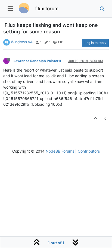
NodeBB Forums (60, 151)
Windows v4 (22, 42)
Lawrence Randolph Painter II (37, 61)
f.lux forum (46, 8)
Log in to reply (95, 43)
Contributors (89, 151)
